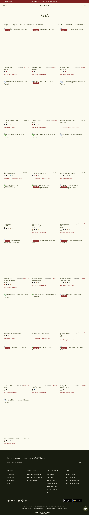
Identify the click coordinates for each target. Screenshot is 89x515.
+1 (41, 124)
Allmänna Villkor (26, 508)
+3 (12, 441)
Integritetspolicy (39, 508)
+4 (12, 175)
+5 (12, 228)
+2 (69, 175)
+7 (12, 124)
